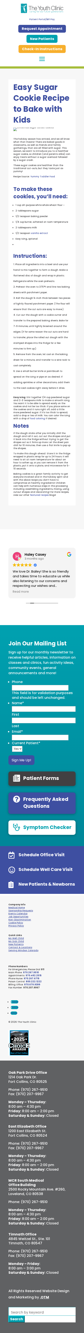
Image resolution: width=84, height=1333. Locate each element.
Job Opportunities (18, 916)
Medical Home (16, 907)
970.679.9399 (32, 984)
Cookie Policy (15, 922)
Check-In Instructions (42, 48)
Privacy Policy (16, 925)
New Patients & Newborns (47, 884)
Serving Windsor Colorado (23, 950)
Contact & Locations (20, 947)
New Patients (42, 38)
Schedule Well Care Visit (46, 869)
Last (15, 725)
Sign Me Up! (21, 760)
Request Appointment (42, 28)
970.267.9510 (31, 972)
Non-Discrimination (19, 919)
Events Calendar (18, 913)
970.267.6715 (31, 978)
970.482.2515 (34, 975)
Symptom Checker (47, 827)
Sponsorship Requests (20, 910)
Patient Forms (41, 778)
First (15, 714)
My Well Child (16, 938)
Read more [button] (21, 592)
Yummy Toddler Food (42, 176)
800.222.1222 (34, 981)
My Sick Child (16, 941)
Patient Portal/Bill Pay (42, 19)
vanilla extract (39, 233)
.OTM (44, 1297)
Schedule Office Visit (42, 855)
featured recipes (39, 495)
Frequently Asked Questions (45, 803)
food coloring (37, 418)
